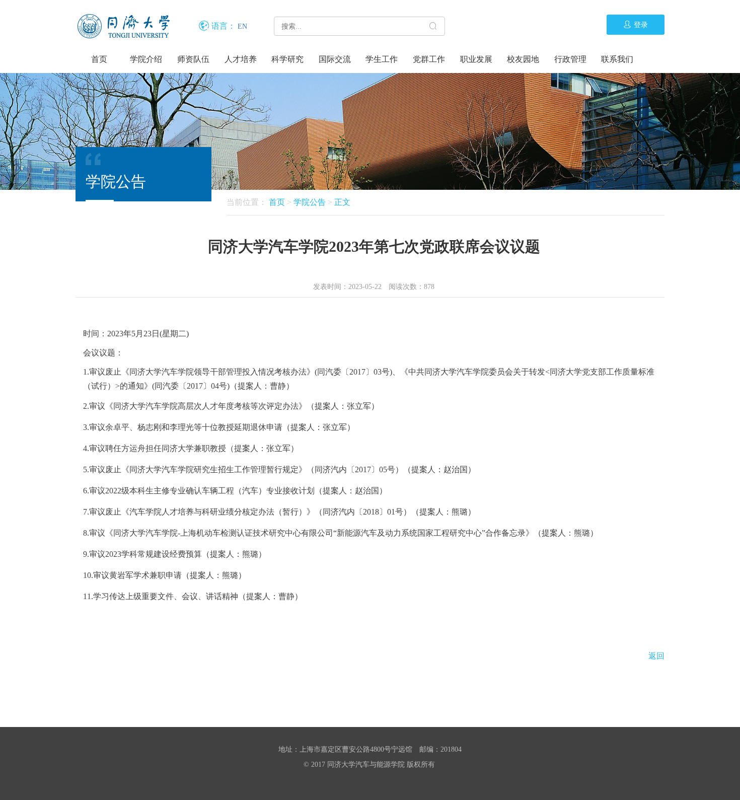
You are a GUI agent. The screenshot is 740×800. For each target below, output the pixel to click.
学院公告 (309, 202)
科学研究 (287, 59)
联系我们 (617, 59)
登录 (641, 25)
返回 (656, 655)
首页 (99, 59)
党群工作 (429, 59)
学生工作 (381, 59)
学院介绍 (146, 59)
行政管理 (570, 59)
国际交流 (335, 59)
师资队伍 (193, 59)
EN (242, 26)
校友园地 (523, 59)
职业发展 (476, 59)
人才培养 (241, 59)
